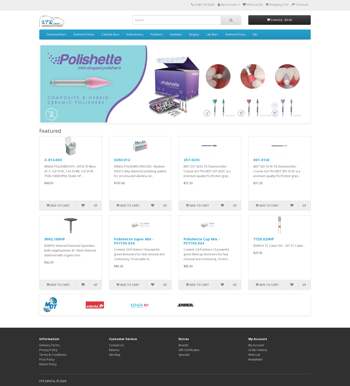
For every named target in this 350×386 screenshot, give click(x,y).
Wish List (254, 355)
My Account (256, 345)
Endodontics (134, 34)
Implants (176, 34)
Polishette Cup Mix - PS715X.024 (202, 241)
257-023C (192, 159)
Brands (183, 345)
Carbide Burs (110, 34)
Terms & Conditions (52, 355)
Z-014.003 (53, 159)
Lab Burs (212, 34)
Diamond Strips (83, 34)
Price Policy (47, 359)
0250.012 (122, 159)
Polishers (156, 34)
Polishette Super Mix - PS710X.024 (134, 241)
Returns (114, 350)
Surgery (194, 34)
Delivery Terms (49, 345)
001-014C (261, 159)
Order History (257, 350)
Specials (184, 355)
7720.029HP (263, 239)
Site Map (114, 355)
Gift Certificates (189, 350)
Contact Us (116, 345)
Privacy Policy (48, 350)
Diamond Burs (56, 34)
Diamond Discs (235, 34)
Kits (255, 34)
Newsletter (255, 359)
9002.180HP (54, 239)
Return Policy (48, 364)
